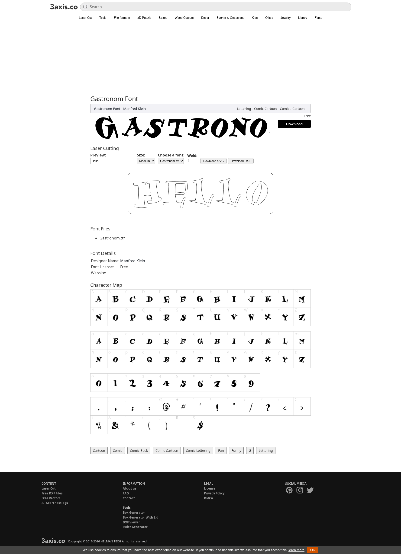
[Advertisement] (200, 60)
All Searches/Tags (55, 503)
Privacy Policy (214, 493)
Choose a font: (171, 155)
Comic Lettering (198, 450)
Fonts (318, 17)
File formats (122, 17)
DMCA (208, 498)
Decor (205, 17)
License (209, 488)
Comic (284, 108)
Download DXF (241, 161)
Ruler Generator (135, 527)
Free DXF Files (52, 493)
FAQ (126, 493)
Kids (255, 17)
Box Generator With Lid (140, 517)
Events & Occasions (230, 17)
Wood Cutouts (184, 17)
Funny (236, 450)
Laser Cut (85, 17)
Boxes (163, 17)
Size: (141, 155)
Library (302, 17)
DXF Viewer (131, 522)
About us (129, 488)
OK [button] (312, 550)
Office (269, 17)
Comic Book (139, 450)
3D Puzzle (144, 17)
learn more (296, 550)
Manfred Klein (134, 108)
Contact (129, 498)
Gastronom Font (107, 108)
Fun (221, 450)
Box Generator (134, 512)
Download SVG (213, 161)
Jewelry (286, 17)
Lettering (244, 108)
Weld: (192, 155)
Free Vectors (51, 498)
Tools (103, 17)
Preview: (98, 155)
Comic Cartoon (265, 108)
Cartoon (298, 108)
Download (294, 124)
